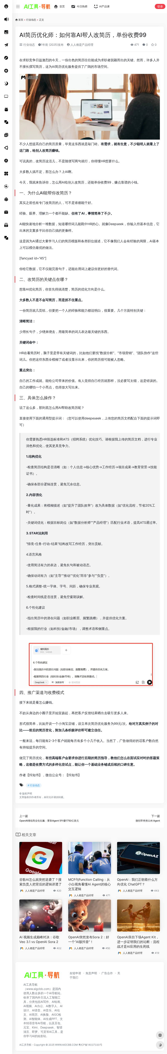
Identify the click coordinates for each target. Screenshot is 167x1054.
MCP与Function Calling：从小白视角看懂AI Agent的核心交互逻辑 (89, 884)
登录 (160, 6)
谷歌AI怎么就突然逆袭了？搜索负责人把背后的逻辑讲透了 (40, 881)
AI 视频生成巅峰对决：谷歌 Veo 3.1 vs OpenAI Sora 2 (39, 939)
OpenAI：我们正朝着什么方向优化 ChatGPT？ (137, 881)
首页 (20, 19)
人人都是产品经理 (81, 44)
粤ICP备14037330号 (90, 1044)
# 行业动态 (34, 785)
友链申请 (75, 973)
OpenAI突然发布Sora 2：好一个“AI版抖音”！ (88, 939)
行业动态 (31, 19)
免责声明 (91, 973)
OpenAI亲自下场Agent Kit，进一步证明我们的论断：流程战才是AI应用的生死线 (138, 941)
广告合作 (107, 973)
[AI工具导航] (41, 976)
